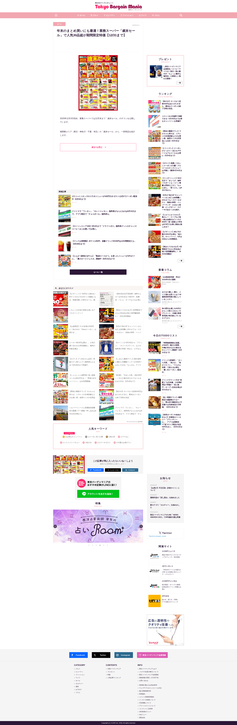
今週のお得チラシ (123, 443)
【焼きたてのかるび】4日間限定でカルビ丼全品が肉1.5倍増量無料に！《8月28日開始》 (128, 313)
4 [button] (100, 545)
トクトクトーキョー (70, 443)
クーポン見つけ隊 (94, 437)
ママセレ (124, 437)
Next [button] (141, 526)
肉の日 (111, 437)
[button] (56, 15)
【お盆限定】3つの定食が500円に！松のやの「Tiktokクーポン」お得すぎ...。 (82, 329)
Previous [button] (55, 526)
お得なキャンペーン (73, 436)
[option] (98, 526)
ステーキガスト (103, 443)
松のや (87, 443)
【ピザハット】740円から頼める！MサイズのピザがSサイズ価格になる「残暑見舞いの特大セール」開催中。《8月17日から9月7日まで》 (82, 300)
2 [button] (92, 545)
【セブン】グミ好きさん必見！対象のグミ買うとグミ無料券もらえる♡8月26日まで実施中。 (82, 362)
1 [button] (89, 545)
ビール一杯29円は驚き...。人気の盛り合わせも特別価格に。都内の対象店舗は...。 (82, 346)
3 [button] (96, 545)
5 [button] (103, 545)
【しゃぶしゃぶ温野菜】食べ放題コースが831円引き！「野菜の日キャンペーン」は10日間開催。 (82, 378)
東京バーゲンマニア (118, 6)
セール (59, 24)
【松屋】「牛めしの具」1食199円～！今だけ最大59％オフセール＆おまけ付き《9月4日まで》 (128, 378)
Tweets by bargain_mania (157, 536)
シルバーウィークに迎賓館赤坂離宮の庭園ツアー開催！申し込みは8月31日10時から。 (82, 411)
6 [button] (107, 545)
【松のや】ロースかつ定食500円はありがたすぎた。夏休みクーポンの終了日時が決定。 (128, 394)
